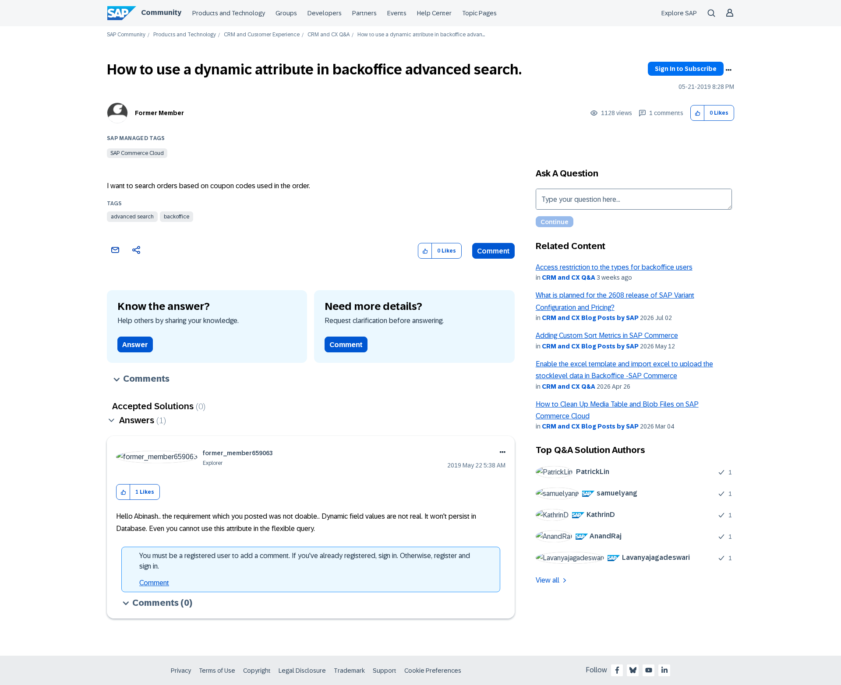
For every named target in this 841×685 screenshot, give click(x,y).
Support (384, 670)
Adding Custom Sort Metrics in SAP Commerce (607, 335)
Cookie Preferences (432, 670)
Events (396, 13)
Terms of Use (217, 670)
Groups (286, 13)
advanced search (132, 217)
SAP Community (126, 35)
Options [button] (728, 70)
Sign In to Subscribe (686, 68)
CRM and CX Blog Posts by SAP (590, 317)
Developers (324, 13)
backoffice (176, 217)
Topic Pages (479, 13)
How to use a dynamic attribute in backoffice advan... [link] (421, 35)
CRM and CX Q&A (328, 35)
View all (547, 580)
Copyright (257, 670)
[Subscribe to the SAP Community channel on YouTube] (648, 670)
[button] (697, 113)
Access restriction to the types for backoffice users (614, 267)
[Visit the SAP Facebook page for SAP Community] (617, 670)
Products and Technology (228, 13)
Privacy (181, 670)
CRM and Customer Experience (262, 35)
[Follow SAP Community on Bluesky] (632, 670)
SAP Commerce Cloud (137, 153)
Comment (493, 251)
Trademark (349, 670)
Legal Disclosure (302, 670)
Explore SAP (679, 13)
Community (161, 12)
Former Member (159, 112)
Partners (364, 13)
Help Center (434, 13)
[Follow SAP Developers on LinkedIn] (664, 670)
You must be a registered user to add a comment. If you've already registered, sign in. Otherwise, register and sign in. (304, 561)
